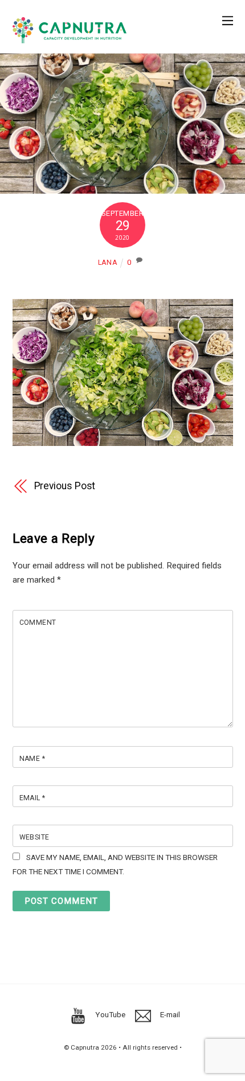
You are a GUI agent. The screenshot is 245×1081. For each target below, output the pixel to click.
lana (107, 263)
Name (32, 759)
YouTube (109, 1014)
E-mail (169, 1014)
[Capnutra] (69, 39)
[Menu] (227, 15)
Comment (37, 623)
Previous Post (65, 486)
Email (32, 798)
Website (34, 837)
